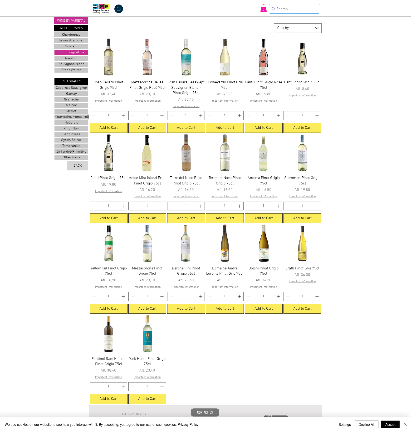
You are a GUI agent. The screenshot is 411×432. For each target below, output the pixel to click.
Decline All (366, 424)
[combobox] (298, 28)
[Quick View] (108, 57)
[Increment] (124, 115)
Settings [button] (345, 424)
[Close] (405, 424)
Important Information (108, 101)
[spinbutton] (108, 115)
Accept (390, 424)
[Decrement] (93, 115)
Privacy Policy (188, 424)
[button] (263, 8)
